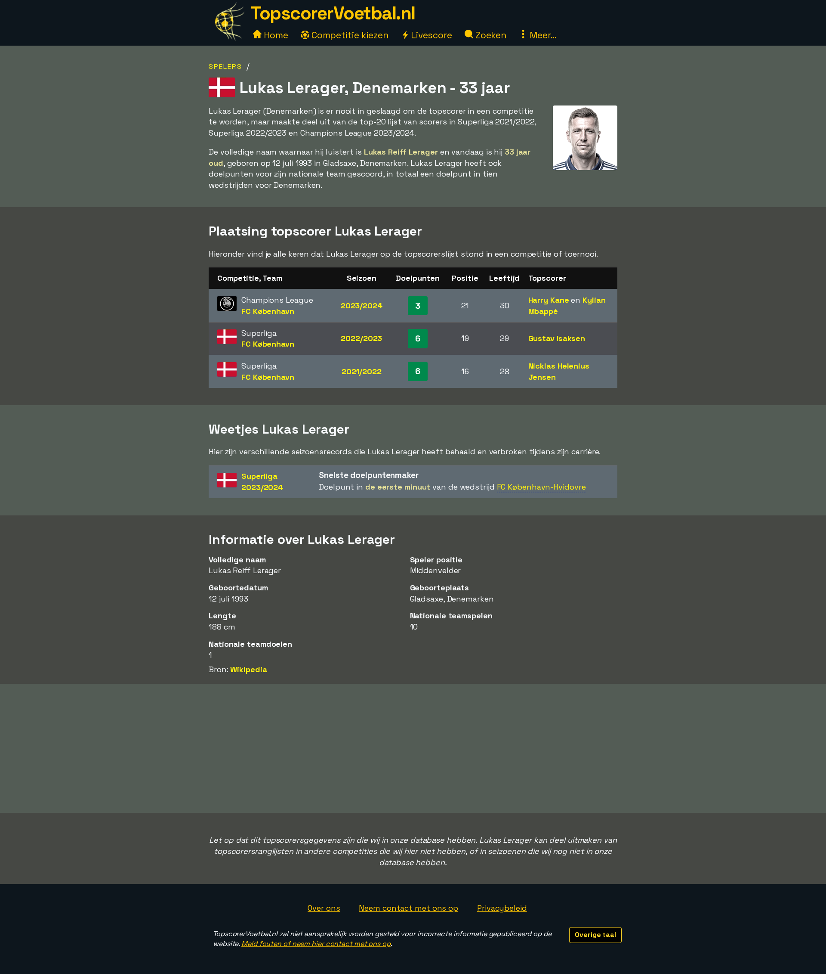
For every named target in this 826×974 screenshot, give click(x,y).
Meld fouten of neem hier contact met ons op (316, 943)
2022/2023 (361, 338)
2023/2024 (361, 305)
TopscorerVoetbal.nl (333, 13)
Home (275, 35)
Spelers (225, 66)
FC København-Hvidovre (541, 487)
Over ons (324, 908)
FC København (267, 311)
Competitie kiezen (348, 35)
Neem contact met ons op (408, 908)
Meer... (542, 35)
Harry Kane (548, 300)
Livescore (430, 35)
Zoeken (489, 35)
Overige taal (595, 934)
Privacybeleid (502, 908)
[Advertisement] (413, 748)
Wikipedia (248, 669)
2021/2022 (362, 371)
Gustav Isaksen (557, 338)
